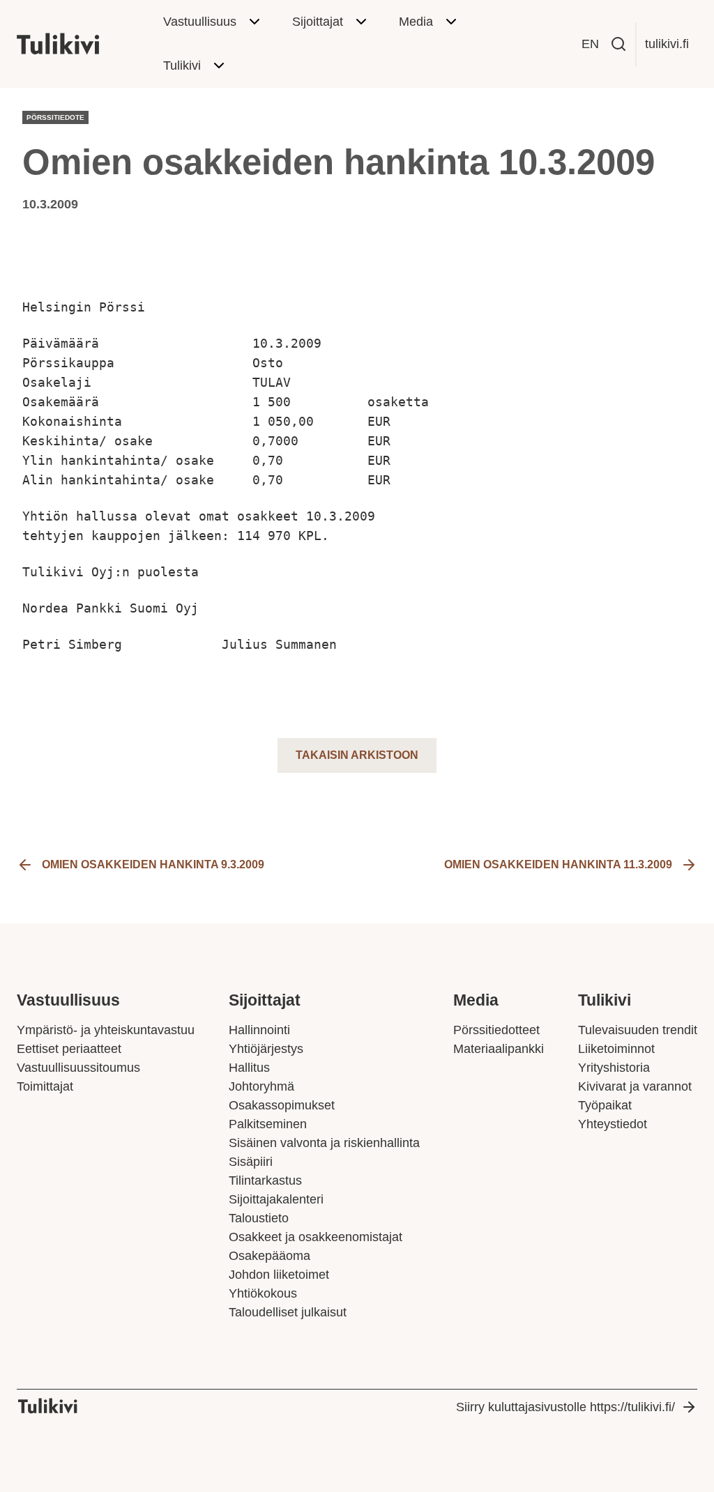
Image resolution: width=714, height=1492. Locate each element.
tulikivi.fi (667, 44)
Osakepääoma (269, 1256)
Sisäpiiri (251, 1162)
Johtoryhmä (261, 1086)
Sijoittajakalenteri (276, 1199)
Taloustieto (259, 1218)
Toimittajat (45, 1086)
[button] (618, 44)
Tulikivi (182, 65)
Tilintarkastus (265, 1180)
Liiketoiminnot (616, 1049)
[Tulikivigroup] (76, 44)
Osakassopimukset (282, 1105)
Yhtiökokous (263, 1293)
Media (416, 22)
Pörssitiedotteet (496, 1030)
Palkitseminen (268, 1124)
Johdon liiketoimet (279, 1275)
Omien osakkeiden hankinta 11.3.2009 (558, 864)
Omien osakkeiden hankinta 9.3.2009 (153, 864)
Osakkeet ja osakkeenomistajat (315, 1237)
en (590, 44)
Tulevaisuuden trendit (637, 1030)
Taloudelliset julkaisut (288, 1312)
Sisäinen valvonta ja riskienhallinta (324, 1143)
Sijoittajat (317, 22)
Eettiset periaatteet (69, 1049)
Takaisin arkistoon (357, 755)
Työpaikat (605, 1105)
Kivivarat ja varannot (635, 1086)
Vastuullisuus (199, 22)
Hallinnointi (259, 1030)
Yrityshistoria (614, 1068)
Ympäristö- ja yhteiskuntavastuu (106, 1030)
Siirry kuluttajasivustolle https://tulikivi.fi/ (565, 1407)
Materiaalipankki (498, 1049)
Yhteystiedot (612, 1124)
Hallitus (249, 1068)
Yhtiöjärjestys (266, 1049)
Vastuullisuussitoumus (78, 1068)
